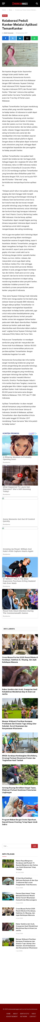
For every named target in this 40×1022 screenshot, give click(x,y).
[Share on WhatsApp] (34, 38)
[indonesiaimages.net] (20, 3)
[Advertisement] (20, 977)
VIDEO (34, 1014)
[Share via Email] (27, 38)
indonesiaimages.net (15, 1009)
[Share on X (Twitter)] (12, 38)
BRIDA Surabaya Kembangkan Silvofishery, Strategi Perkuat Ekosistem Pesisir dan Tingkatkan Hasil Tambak (19, 758)
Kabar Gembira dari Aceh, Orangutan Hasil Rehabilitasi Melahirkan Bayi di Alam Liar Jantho (19, 691)
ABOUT (15, 1014)
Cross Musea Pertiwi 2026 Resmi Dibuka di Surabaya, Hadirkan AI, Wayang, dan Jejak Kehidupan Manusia (20, 659)
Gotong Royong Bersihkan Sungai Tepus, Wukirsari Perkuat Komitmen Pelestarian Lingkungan (19, 790)
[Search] (37, 3)
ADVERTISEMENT (12, 1016)
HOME (9, 1014)
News (5, 15)
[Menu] (3, 3)
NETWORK (23, 1016)
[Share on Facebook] (5, 38)
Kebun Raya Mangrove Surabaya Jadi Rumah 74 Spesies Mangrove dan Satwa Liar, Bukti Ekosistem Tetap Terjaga (27, 865)
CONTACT (33, 1016)
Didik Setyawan (8, 33)
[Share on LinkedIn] (20, 38)
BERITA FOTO (24, 1014)
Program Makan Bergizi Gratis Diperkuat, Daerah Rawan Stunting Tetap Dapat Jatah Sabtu (19, 822)
